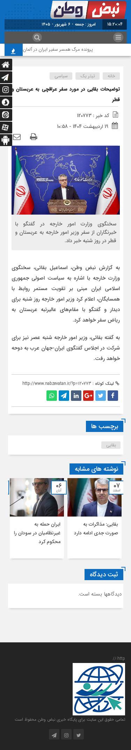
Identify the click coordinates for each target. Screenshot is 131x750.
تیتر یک (87, 76)
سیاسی (61, 76)
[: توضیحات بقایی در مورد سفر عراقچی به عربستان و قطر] (17, 137)
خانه (111, 76)
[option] (94, 518)
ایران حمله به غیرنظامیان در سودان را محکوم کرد (37, 533)
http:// (119, 658)
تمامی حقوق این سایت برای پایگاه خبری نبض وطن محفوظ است (70, 719)
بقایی (111, 445)
